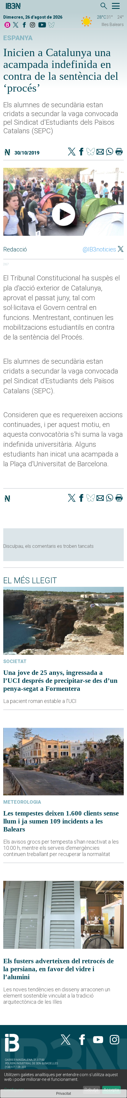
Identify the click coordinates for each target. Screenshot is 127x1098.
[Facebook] (24, 25)
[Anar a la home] (7, 25)
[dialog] (63, 1083)
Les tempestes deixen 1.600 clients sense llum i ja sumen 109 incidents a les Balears (61, 821)
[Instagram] (32, 25)
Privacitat (63, 1093)
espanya (17, 38)
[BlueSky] (52, 25)
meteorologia (22, 802)
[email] (100, 152)
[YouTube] (42, 25)
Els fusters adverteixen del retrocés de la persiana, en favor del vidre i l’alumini (58, 969)
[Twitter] (72, 152)
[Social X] (16, 25)
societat (15, 661)
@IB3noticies (99, 249)
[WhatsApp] (109, 152)
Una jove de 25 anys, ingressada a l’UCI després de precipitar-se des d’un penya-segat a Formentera (60, 680)
